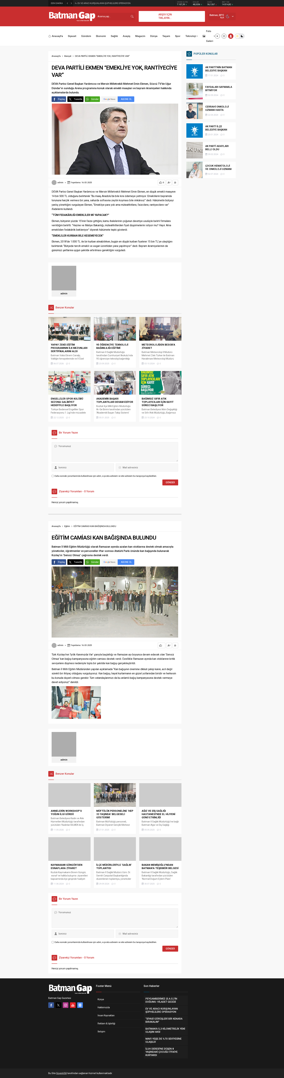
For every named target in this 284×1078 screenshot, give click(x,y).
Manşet (67, 56)
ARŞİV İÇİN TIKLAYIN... (165, 16)
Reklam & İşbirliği (106, 1023)
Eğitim (67, 526)
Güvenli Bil (61, 1073)
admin (60, 182)
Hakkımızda (104, 1007)
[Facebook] (51, 1005)
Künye (101, 999)
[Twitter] (58, 1005)
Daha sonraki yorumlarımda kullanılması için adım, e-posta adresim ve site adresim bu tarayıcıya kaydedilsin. (106, 476)
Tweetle (78, 99)
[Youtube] (73, 1005)
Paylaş (61, 99)
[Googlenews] (80, 1005)
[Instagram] (65, 1005)
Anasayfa (56, 56)
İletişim (101, 1031)
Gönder (95, 99)
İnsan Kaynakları (106, 1015)
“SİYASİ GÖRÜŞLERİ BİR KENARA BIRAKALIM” (99, 3)
